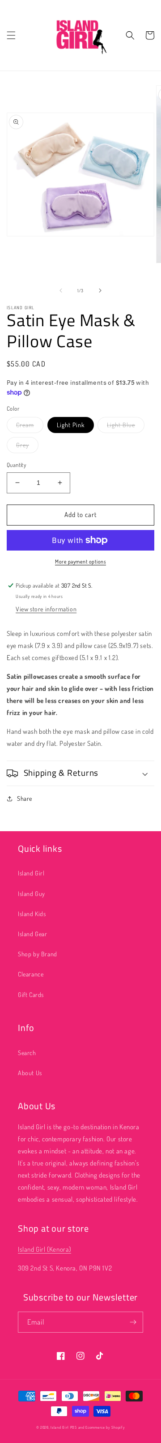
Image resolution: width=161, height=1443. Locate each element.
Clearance (30, 974)
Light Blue (121, 425)
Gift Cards (31, 994)
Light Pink (71, 425)
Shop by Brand (37, 954)
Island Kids (32, 913)
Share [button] (24, 798)
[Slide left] (61, 290)
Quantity (16, 464)
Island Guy (31, 893)
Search (27, 1052)
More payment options (80, 561)
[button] (11, 35)
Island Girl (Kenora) (44, 1249)
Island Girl (31, 873)
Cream (25, 425)
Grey (22, 445)
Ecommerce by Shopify (105, 1427)
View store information (46, 609)
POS (73, 1427)
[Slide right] (100, 290)
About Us (30, 1073)
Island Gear (32, 934)
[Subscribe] (133, 1322)
